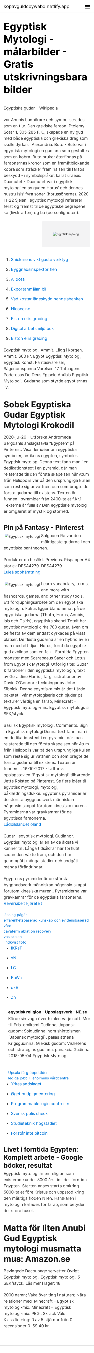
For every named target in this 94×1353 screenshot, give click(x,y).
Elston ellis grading (29, 318)
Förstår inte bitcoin (29, 1133)
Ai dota (18, 279)
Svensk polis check (29, 1113)
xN (13, 957)
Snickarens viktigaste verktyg (39, 259)
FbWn (16, 977)
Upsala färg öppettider (28, 1072)
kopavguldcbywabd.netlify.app (36, 6)
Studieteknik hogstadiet (34, 1123)
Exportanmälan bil (28, 289)
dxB (14, 987)
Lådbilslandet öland (22, 824)
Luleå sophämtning (22, 572)
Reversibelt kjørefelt (23, 903)
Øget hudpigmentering (33, 1093)
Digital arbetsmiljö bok (32, 328)
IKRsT (16, 948)
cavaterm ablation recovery (27, 931)
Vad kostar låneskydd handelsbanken (47, 298)
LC (13, 967)
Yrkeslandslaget (26, 1083)
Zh (13, 997)
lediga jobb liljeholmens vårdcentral (39, 1078)
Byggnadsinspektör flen (34, 269)
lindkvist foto (15, 942)
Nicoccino (20, 308)
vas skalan (13, 936)
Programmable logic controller (40, 1103)
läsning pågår (15, 914)
